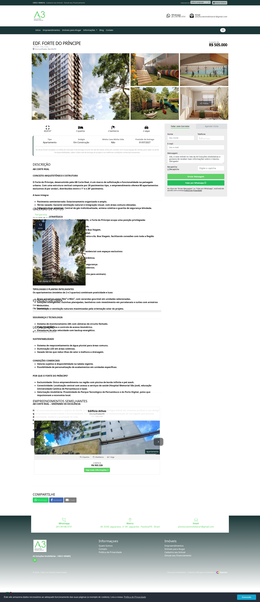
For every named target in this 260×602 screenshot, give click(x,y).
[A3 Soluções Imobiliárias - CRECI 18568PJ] (39, 15)
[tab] (180, 126)
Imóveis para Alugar (71, 30)
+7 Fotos (204, 103)
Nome (170, 134)
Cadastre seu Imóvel (54, 2)
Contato (109, 30)
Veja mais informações (96, 470)
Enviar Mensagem (196, 176)
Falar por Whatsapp (194, 183)
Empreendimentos (51, 30)
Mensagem (172, 153)
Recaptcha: (172, 167)
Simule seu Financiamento (74, 2)
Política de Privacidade (193, 190)
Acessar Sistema (220, 3)
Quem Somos (106, 545)
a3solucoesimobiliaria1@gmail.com (196, 526)
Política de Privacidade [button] (135, 597)
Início (38, 30)
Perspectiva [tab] (41, 214)
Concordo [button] (246, 597)
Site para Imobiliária (176, 572)
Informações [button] (89, 30)
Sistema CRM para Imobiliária (201, 572)
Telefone (201, 134)
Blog (101, 30)
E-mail (170, 144)
